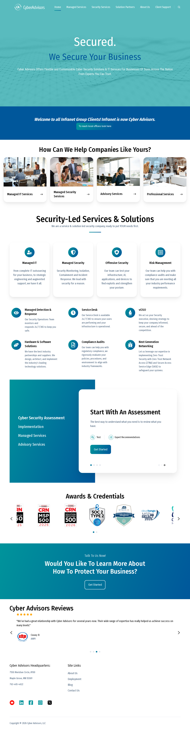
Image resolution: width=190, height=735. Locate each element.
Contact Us (74, 690)
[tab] (93, 532)
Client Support (163, 7)
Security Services (101, 7)
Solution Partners (125, 7)
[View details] (12, 702)
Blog (70, 684)
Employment (74, 679)
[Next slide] (179, 519)
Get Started (100, 449)
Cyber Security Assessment (91, 465)
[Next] (164, 465)
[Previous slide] (11, 519)
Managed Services (76, 7)
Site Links (74, 665)
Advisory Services (100, 465)
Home (57, 7)
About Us (145, 7)
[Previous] (159, 465)
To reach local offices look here (95, 126)
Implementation (94, 465)
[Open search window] (179, 7)
